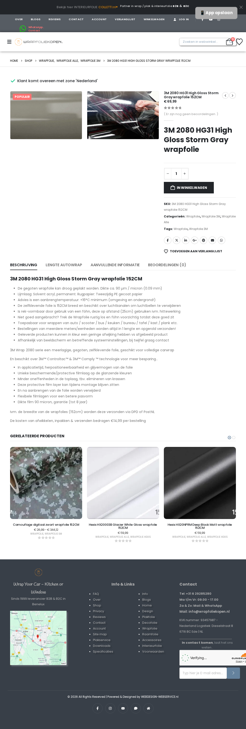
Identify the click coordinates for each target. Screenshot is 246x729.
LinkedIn (186, 240)
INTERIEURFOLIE (86, 7)
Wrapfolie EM (53, 534)
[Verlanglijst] (239, 41)
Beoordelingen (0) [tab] (167, 265)
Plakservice (102, 640)
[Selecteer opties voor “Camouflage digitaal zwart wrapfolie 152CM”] (46, 510)
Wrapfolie (193, 216)
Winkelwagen (154, 19)
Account (99, 19)
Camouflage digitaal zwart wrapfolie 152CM (46, 525)
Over (19, 19)
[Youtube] (211, 19)
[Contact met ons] (38, 638)
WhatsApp (221, 240)
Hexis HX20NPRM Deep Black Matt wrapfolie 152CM (200, 526)
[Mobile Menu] (11, 42)
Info (145, 594)
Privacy (98, 611)
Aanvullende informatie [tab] (115, 265)
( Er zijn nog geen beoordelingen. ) (191, 114)
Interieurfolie (152, 646)
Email (212, 240)
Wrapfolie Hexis (140, 537)
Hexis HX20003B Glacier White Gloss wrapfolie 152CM (123, 526)
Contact (76, 19)
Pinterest (203, 240)
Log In (184, 19)
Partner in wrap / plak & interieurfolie (149, 6)
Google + (194, 240)
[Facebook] (202, 19)
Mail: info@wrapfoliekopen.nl (204, 611)
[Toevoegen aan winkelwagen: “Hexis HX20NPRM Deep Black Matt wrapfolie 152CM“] (200, 510)
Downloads (102, 646)
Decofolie (149, 623)
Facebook (168, 240)
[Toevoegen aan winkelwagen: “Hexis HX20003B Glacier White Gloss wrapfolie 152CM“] (123, 510)
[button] (72, 129)
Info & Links (123, 584)
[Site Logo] (39, 42)
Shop (97, 605)
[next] (225, 95)
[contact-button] (233, 673)
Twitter (176, 240)
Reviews (55, 19)
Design (147, 611)
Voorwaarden (153, 651)
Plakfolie (148, 617)
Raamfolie (150, 634)
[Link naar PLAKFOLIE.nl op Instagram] (110, 708)
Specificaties (103, 651)
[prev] (232, 95)
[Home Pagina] (38, 572)
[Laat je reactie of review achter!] (136, 708)
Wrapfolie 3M (211, 216)
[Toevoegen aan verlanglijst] (34, 510)
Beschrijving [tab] (23, 265)
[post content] (46, 483)
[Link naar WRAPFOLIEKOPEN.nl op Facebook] (97, 708)
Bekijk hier (65, 7)
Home (147, 605)
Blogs (35, 19)
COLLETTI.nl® (108, 7)
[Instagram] (218, 19)
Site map (100, 634)
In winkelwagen (192, 187)
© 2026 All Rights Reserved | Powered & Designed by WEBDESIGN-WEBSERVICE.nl (123, 697)
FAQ (96, 594)
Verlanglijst (125, 19)
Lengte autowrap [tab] (64, 265)
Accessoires (151, 640)
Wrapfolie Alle (119, 537)
